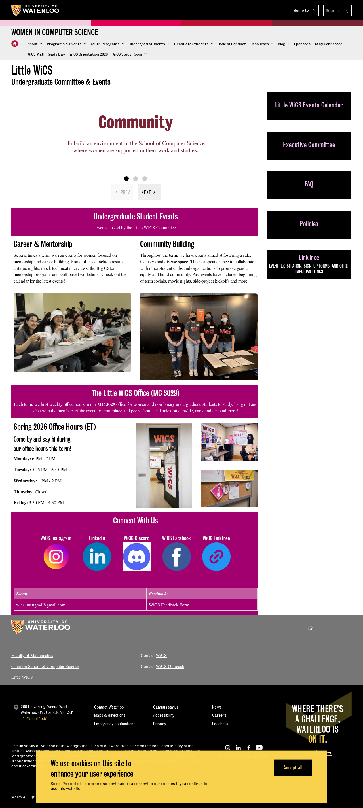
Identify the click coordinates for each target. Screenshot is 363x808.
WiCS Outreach (170, 666)
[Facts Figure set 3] (144, 178)
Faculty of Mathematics (32, 655)
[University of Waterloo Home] (35, 10)
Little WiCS (22, 677)
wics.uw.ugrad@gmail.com (40, 605)
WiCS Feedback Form (169, 605)
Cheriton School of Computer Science (45, 666)
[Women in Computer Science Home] (14, 43)
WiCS (161, 655)
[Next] (149, 192)
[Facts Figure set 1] (126, 178)
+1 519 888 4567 (34, 718)
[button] (305, 10)
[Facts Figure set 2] (135, 178)
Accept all (293, 767)
